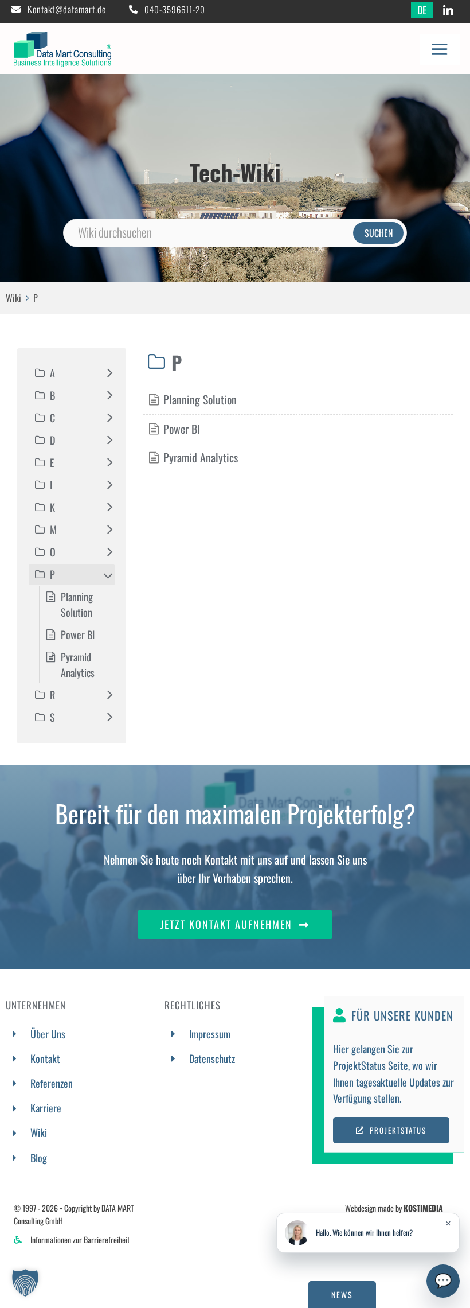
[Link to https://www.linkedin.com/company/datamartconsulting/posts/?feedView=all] (448, 11)
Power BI (181, 428)
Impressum (209, 1033)
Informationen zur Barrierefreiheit (80, 1239)
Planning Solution (200, 399)
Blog (38, 1157)
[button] (25, 1283)
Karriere (45, 1107)
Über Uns (47, 1033)
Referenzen (51, 1083)
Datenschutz (212, 1058)
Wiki (13, 298)
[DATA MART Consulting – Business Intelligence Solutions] (62, 36)
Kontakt (45, 1058)
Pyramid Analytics (200, 457)
